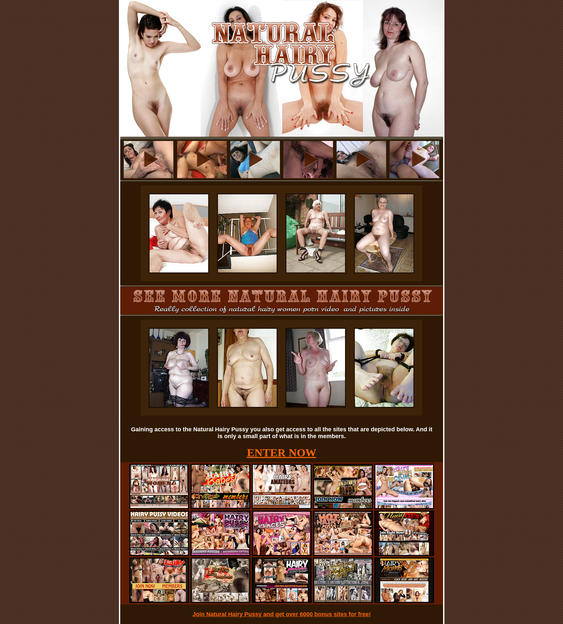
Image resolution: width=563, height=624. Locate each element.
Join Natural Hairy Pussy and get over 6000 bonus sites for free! (282, 614)
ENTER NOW (281, 453)
